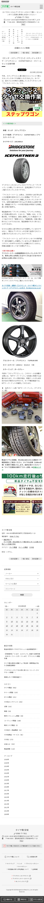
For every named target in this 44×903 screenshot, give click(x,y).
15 (37, 621)
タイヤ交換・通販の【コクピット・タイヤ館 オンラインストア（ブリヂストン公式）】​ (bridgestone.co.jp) (22, 286)
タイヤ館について (13, 857)
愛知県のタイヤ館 (13, 36)
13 (27, 621)
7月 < (6, 606)
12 (22, 621)
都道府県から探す (9, 36)
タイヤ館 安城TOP (18, 36)
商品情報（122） (10, 749)
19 (22, 626)
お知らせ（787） (10, 744)
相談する (9, 899)
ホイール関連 (23, 547)
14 (32, 621)
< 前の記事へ (14, 53)
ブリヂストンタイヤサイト (21, 876)
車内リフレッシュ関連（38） (14, 716)
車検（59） (8, 711)
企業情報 (35, 869)
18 (17, 626)
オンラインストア (21, 881)
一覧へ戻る (25, 53)
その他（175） (9, 739)
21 (32, 626)
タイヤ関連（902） (10, 688)
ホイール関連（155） (11, 692)
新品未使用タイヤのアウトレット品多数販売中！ (21, 649)
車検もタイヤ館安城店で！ (13, 677)
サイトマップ (10, 863)
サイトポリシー (22, 866)
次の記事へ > (36, 53)
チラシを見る (37, 899)
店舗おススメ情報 (22, 36)
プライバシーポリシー (32, 863)
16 (7, 626)
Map (23, 24)
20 (27, 626)
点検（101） (8, 706)
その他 (31, 547)
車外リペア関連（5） (11, 725)
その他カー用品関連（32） (13, 730)
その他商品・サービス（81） (14, 735)
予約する (23, 899)
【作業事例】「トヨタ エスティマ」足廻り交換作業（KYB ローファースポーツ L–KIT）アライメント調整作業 (22, 656)
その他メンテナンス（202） (13, 702)
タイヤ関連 (13, 547)
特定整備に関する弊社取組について (18, 869)
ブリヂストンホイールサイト (20, 878)
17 (12, 626)
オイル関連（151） (10, 697)
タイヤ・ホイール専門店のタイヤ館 (4, 36)
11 (17, 621)
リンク (20, 863)
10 (12, 621)
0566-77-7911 (23, 17)
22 (37, 626)
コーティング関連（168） (13, 721)
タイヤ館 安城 (15, 6)
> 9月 (37, 606)
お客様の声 (33, 857)
